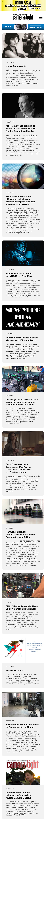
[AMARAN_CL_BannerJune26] (23, 27)
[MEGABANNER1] (23, 5)
